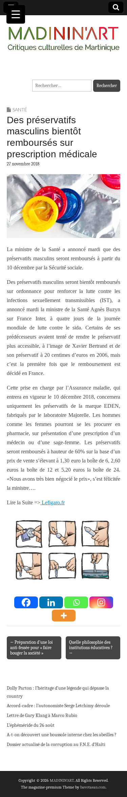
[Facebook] (26, 602)
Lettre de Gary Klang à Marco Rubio (42, 715)
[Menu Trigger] (15, 14)
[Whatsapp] (76, 602)
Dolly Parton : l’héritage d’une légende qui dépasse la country (58, 692)
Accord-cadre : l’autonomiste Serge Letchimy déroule (58, 706)
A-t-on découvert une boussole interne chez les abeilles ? (62, 735)
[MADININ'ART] (63, 35)
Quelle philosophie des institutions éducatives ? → (90, 648)
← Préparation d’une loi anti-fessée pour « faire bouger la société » (31, 648)
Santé (20, 109)
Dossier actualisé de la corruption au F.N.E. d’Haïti (56, 744)
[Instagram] (101, 602)
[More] (64, 615)
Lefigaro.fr (52, 502)
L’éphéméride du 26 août (31, 725)
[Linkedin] (51, 602)
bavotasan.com (93, 787)
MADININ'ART (62, 780)
